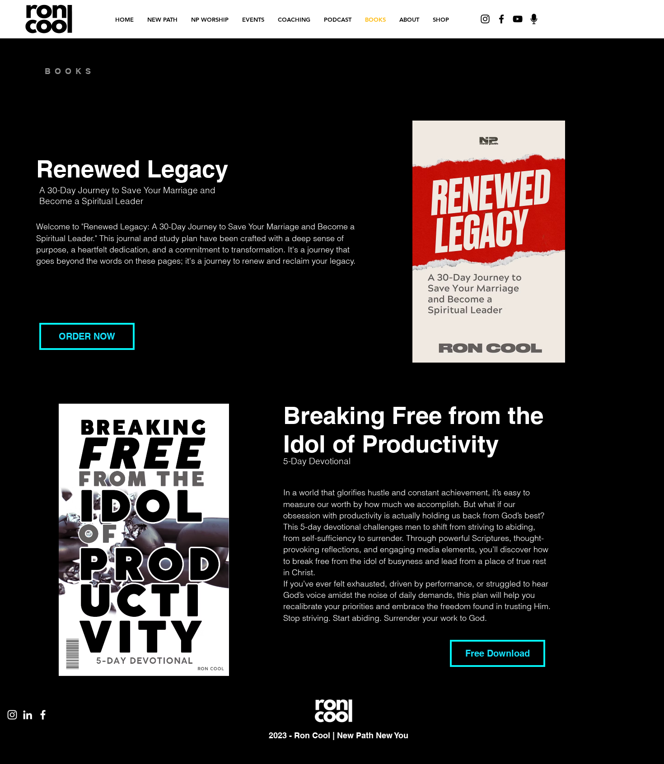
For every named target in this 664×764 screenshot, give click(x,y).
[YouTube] (518, 19)
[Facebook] (501, 19)
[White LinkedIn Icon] (27, 714)
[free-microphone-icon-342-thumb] (534, 19)
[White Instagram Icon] (12, 714)
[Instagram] (485, 19)
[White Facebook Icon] (43, 714)
